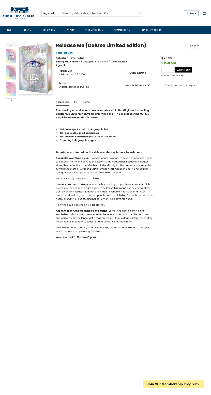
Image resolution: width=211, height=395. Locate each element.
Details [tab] (86, 102)
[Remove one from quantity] (164, 70)
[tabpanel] (105, 178)
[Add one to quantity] (172, 70)
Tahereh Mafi (64, 52)
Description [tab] (62, 102)
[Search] (139, 13)
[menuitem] (8, 30)
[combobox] (51, 13)
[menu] (105, 30)
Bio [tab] (75, 102)
